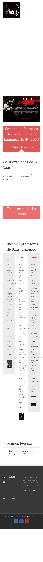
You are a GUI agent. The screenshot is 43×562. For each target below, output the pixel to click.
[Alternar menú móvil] (39, 3)
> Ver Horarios (22, 147)
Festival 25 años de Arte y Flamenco (21, 451)
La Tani (9, 476)
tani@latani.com (29, 490)
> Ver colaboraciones (11, 179)
